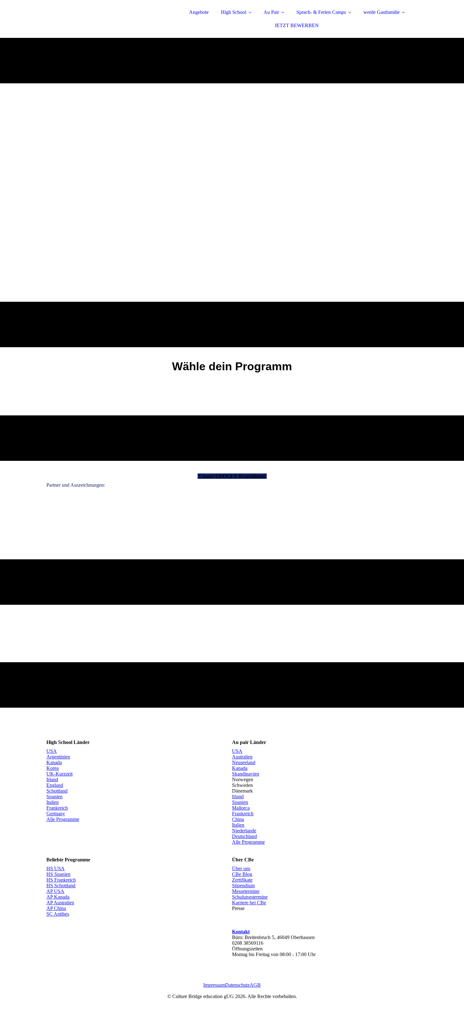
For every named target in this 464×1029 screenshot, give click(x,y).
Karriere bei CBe (249, 902)
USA (51, 751)
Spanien (54, 796)
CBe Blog (242, 874)
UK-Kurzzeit (59, 773)
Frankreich (57, 808)
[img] (101, 22)
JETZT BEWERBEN (297, 25)
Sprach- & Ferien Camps (321, 12)
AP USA (55, 891)
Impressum (214, 985)
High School (233, 12)
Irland (52, 779)
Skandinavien (245, 773)
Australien (242, 756)
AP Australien (60, 902)
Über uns (241, 868)
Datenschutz (237, 985)
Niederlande (244, 830)
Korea (52, 768)
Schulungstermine (250, 897)
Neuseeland (243, 762)
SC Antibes (57, 914)
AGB (255, 985)
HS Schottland (60, 885)
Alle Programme (62, 819)
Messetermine (245, 891)
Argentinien (58, 756)
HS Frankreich (61, 880)
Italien (52, 802)
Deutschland (244, 836)
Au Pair (271, 12)
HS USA (55, 868)
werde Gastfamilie (381, 12)
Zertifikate (242, 880)
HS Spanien (58, 874)
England (54, 785)
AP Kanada (57, 897)
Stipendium (243, 885)
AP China (56, 908)
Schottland (57, 791)
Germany (55, 813)
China (238, 819)
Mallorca (241, 808)
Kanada (54, 762)
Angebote (199, 12)
